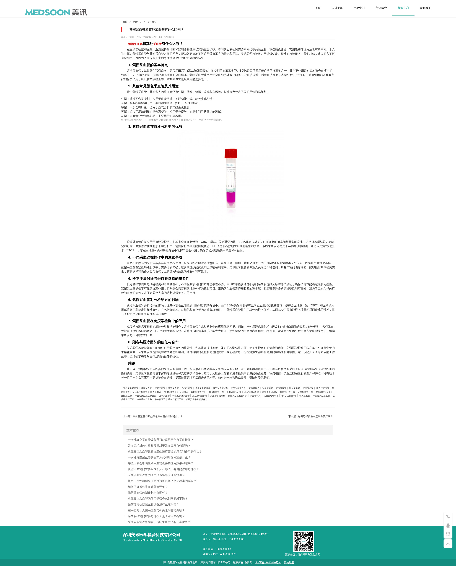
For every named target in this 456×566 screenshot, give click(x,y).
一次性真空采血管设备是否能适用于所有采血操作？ (160, 440)
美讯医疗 (381, 7)
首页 (318, 7)
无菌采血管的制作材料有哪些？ (148, 492)
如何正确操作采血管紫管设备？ (148, 487)
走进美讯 (337, 7)
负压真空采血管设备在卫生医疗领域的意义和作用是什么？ (165, 451)
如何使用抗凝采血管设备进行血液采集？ (153, 504)
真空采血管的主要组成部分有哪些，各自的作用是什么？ (163, 469)
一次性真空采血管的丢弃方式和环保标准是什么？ (159, 457)
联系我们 (425, 7)
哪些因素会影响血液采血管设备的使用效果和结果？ (160, 463)
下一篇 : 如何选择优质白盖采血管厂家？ (310, 416)
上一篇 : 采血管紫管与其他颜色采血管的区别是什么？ (153, 416)
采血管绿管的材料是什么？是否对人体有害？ (156, 516)
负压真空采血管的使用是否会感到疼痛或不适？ (158, 498)
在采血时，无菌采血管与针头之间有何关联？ (156, 510)
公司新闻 (151, 21)
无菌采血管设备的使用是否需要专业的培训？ (156, 475)
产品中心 (359, 7)
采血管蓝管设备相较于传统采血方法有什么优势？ (159, 522)
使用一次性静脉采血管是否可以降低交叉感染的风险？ (162, 481)
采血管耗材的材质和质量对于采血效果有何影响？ (159, 445)
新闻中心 (403, 7)
